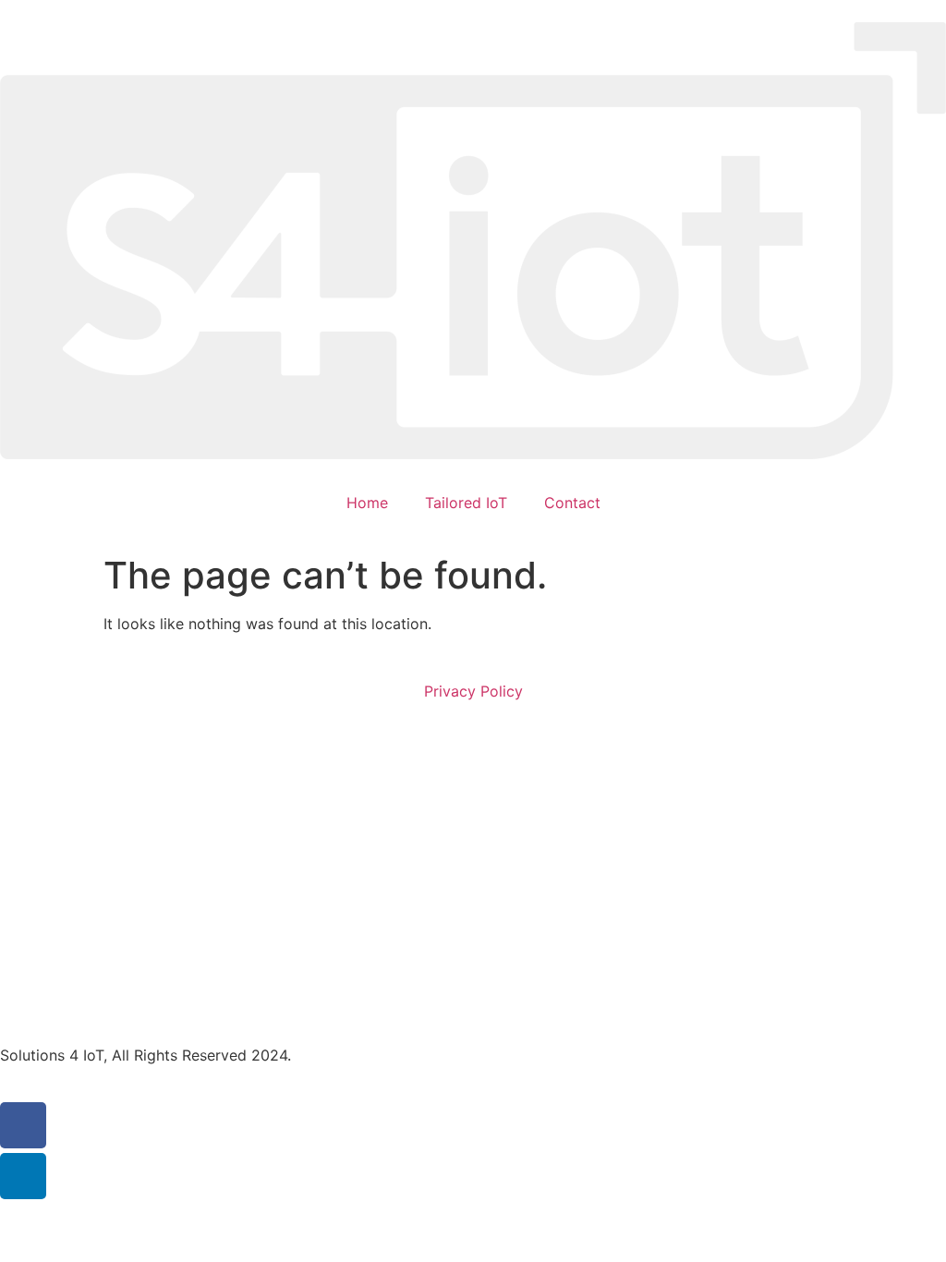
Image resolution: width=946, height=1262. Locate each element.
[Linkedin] (23, 1176)
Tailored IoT (466, 502)
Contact (572, 502)
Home (367, 502)
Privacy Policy (473, 691)
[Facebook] (23, 1125)
